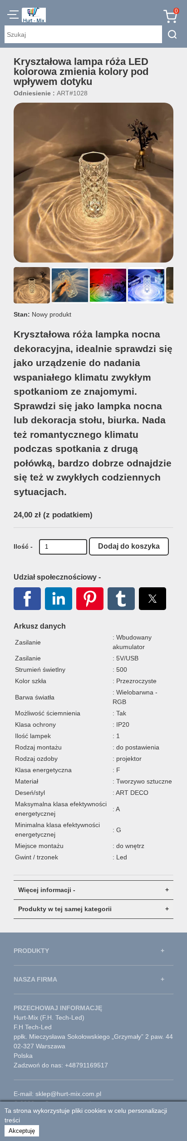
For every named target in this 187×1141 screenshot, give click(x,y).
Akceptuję (22, 1130)
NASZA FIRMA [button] (35, 979)
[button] (13, 16)
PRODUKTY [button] (31, 950)
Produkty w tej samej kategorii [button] (65, 909)
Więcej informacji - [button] (46, 889)
